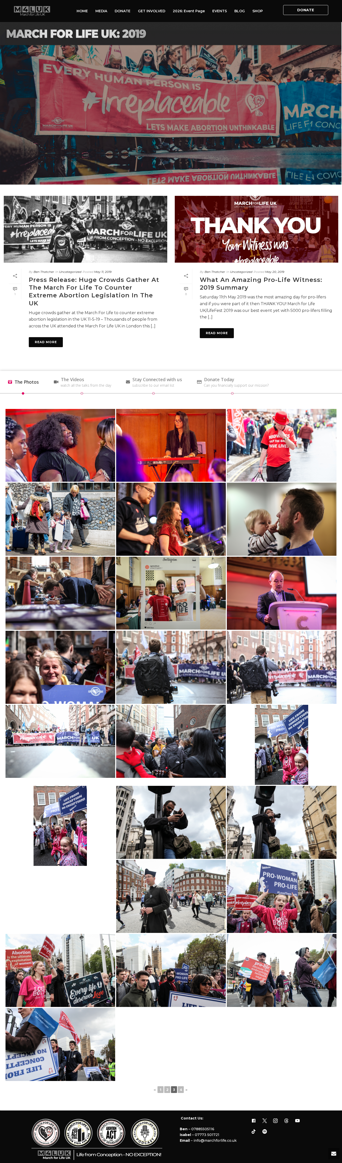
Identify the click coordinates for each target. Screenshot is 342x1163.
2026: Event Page (189, 11)
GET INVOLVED (151, 11)
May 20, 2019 (274, 272)
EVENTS (219, 11)
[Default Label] (286, 1120)
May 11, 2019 (102, 272)
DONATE (122, 11)
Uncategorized (70, 272)
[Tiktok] (253, 1131)
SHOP (257, 11)
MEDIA (101, 11)
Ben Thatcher (44, 272)
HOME (82, 11)
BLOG (239, 11)
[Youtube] (297, 1120)
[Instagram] (275, 1120)
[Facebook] (253, 1120)
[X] (264, 1120)
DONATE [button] (305, 10)
